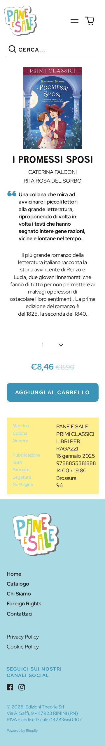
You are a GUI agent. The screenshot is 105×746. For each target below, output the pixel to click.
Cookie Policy (23, 646)
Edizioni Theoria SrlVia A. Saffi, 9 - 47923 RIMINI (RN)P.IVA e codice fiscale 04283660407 (44, 713)
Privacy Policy (23, 636)
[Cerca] (12, 50)
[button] (52, 108)
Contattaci (19, 613)
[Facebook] (10, 687)
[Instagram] (21, 687)
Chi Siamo (19, 593)
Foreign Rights (24, 603)
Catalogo (18, 583)
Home (14, 573)
